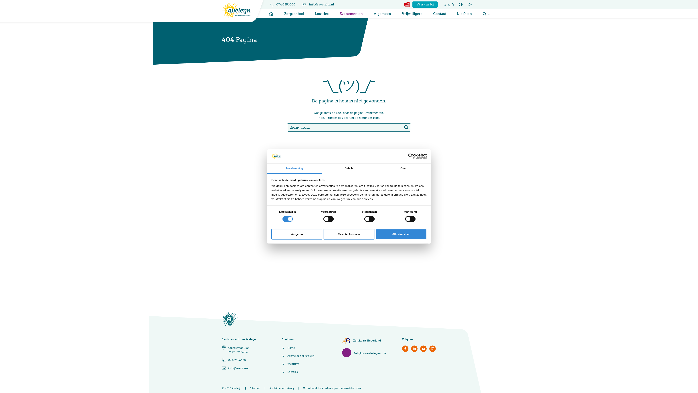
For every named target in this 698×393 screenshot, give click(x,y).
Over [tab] (403, 168)
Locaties (322, 14)
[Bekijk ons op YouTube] (423, 349)
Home (291, 348)
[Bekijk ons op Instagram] (432, 349)
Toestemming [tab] (294, 168)
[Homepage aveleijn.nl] (230, 319)
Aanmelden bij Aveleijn (300, 356)
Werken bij (425, 4)
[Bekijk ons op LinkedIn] (414, 349)
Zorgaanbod (294, 14)
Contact (439, 14)
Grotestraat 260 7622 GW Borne (238, 350)
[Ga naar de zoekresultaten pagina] (486, 12)
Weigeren (297, 234)
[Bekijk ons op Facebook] (405, 349)
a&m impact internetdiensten (343, 388)
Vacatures (293, 364)
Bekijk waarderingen (367, 353)
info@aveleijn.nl (321, 4)
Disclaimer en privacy (281, 388)
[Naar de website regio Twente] (407, 4)
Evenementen (351, 14)
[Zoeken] (406, 127)
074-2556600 (285, 4)
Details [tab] (349, 168)
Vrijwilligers (412, 14)
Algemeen (382, 14)
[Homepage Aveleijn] (239, 11)
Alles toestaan (401, 234)
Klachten (464, 14)
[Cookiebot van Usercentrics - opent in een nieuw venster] (411, 156)
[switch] (328, 219)
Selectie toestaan (349, 234)
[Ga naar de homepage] (271, 12)
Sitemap (255, 388)
